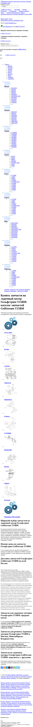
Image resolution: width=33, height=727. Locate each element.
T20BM (13, 188)
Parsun (10, 72)
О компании (12, 11)
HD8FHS (14, 226)
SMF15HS (14, 123)
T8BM (13, 178)
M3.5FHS (14, 88)
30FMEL (13, 143)
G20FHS (13, 259)
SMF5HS (14, 120)
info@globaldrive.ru (10, 23)
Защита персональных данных (16, 12)
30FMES (13, 142)
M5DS (13, 158)
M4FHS (13, 89)
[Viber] (12, 667)
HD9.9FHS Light (16, 229)
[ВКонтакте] (2, 667)
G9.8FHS (14, 251)
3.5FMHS (14, 132)
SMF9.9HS (14, 121)
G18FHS (13, 258)
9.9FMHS (14, 134)
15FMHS (14, 135)
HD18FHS (14, 234)
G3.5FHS (14, 247)
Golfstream (11, 78)
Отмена (3, 725)
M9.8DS (13, 161)
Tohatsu (10, 71)
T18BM (13, 186)
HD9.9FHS (14, 231)
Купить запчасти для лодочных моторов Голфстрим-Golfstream (16, 705)
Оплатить (9, 725)
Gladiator (10, 77)
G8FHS (13, 250)
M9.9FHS (14, 97)
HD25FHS (14, 237)
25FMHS (14, 137)
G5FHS (13, 248)
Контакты (4, 11)
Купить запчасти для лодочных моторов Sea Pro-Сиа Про (15, 688)
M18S (13, 164)
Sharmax (10, 67)
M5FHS (13, 91)
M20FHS (14, 102)
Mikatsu (10, 66)
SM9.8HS (14, 115)
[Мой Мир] (7, 667)
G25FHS (13, 261)
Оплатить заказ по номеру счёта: (10, 722)
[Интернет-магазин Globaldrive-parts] (12, 20)
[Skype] (16, 667)
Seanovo (10, 74)
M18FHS (14, 101)
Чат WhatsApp (7, 26)
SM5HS (13, 113)
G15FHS (13, 256)
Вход (10, 19)
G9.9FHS (14, 255)
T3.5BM (13, 175)
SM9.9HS (14, 116)
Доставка (17, 9)
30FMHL (14, 140)
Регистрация (4, 19)
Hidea (9, 75)
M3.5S (13, 156)
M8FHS (13, 93)
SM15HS (14, 118)
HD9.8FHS (14, 228)
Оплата (24, 9)
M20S (13, 166)
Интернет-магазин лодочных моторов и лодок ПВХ (16, 14)
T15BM (13, 185)
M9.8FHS (14, 94)
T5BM (13, 177)
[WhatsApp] (14, 667)
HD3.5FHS (14, 223)
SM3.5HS (14, 112)
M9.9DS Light (15, 162)
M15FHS (14, 99)
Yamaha (10, 69)
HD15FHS (14, 232)
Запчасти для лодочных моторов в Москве (13, 709)
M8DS (13, 159)
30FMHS (14, 139)
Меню (6, 64)
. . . (12, 104)
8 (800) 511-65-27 (6, 9)
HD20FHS (14, 235)
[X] (9, 667)
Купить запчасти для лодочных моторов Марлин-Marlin (14, 697)
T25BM (13, 189)
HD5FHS (14, 224)
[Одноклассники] (4, 667)
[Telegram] (19, 667)
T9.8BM (13, 180)
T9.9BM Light (15, 181)
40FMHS (14, 145)
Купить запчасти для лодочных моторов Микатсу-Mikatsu (15, 686)
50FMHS (14, 147)
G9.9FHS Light (15, 253)
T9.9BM (13, 183)
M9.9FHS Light (15, 96)
